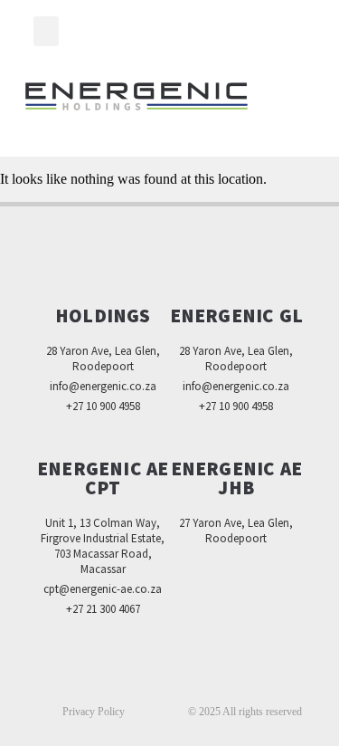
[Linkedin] (170, 679)
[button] (46, 31)
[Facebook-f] (132, 679)
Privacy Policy (93, 711)
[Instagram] (208, 679)
